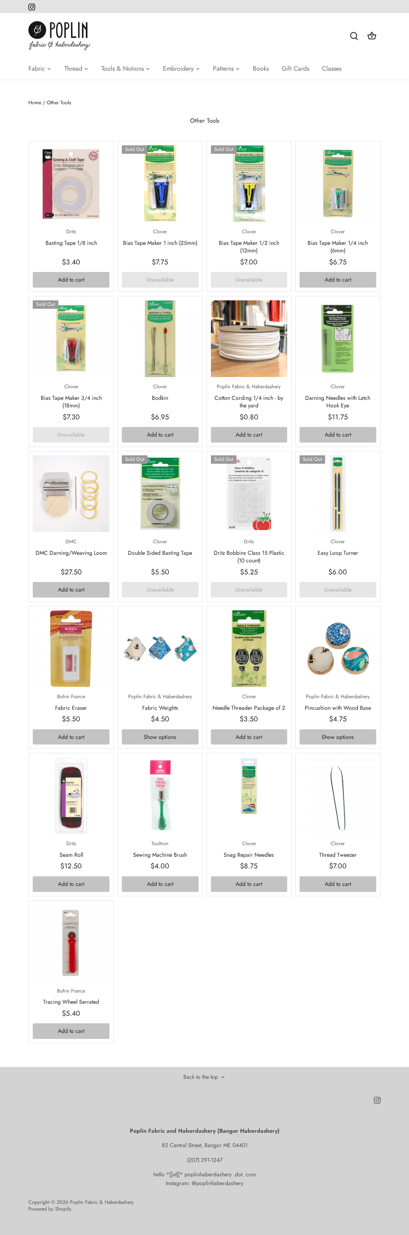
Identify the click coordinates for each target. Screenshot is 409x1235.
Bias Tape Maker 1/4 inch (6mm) (338, 241)
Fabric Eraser (71, 702)
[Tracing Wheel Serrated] (71, 943)
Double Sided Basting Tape (160, 547)
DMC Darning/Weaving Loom (71, 547)
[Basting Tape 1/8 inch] (71, 183)
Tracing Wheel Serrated (71, 996)
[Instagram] (31, 7)
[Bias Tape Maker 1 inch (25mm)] (160, 183)
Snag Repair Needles (249, 849)
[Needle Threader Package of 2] (249, 648)
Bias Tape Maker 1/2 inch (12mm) (249, 241)
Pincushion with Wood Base (338, 702)
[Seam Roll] (71, 795)
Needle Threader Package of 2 (248, 702)
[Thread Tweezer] (338, 795)
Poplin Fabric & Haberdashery (102, 1202)
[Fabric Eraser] (71, 648)
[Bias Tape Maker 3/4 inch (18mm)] (71, 338)
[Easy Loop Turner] (338, 493)
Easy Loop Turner (338, 547)
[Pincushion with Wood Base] (338, 648)
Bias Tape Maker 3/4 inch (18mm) (71, 396)
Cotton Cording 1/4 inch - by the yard (248, 396)
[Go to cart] (372, 36)
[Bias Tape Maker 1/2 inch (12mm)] (249, 183)
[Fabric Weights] (160, 648)
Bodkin (160, 392)
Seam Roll (71, 849)
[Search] (354, 36)
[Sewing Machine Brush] (160, 795)
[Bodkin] (160, 338)
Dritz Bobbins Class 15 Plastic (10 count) (249, 551)
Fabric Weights (160, 702)
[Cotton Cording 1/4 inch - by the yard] (249, 338)
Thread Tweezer (338, 849)
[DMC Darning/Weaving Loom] (71, 493)
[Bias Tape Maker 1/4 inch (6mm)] (338, 183)
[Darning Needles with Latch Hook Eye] (338, 338)
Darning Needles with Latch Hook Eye (337, 396)
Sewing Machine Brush (160, 849)
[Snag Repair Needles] (249, 786)
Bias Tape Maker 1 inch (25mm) (160, 237)
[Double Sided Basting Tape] (160, 493)
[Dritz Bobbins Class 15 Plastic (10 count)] (249, 493)
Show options (160, 737)
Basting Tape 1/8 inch (71, 237)
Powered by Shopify (49, 1209)
